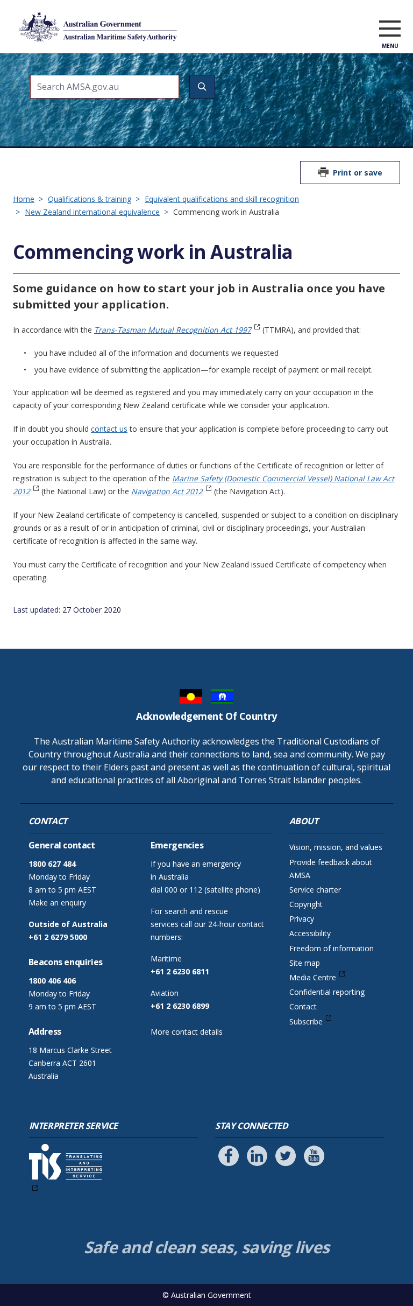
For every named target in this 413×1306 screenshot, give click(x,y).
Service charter (315, 889)
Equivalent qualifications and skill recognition (222, 199)
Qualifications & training (89, 199)
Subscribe (306, 1021)
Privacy (301, 919)
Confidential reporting (327, 992)
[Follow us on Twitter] (285, 1156)
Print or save (357, 172)
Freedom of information (331, 948)
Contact (303, 1006)
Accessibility (310, 933)
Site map (304, 963)
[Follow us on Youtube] (314, 1156)
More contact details (187, 1032)
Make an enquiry (57, 902)
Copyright (306, 904)
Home (23, 199)
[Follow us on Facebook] (228, 1156)
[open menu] (390, 29)
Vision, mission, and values (335, 847)
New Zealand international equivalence (92, 212)
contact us (109, 429)
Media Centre (312, 977)
